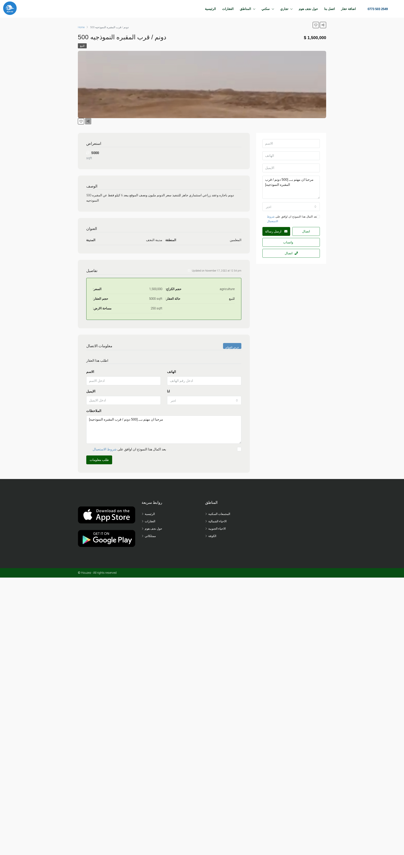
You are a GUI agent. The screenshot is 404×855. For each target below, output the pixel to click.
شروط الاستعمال (105, 449)
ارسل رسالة (273, 231)
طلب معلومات (99, 460)
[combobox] (204, 400)
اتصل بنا (329, 9)
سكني (266, 9)
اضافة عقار (348, 9)
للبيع (82, 45)
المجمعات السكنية (219, 514)
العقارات (228, 9)
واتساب (288, 242)
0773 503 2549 (377, 9)
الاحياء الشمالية (217, 521)
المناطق (245, 9)
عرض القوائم (232, 347)
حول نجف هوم (308, 9)
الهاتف (171, 371)
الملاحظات (93, 411)
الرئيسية (210, 9)
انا (168, 391)
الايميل (90, 391)
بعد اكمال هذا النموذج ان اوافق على (129, 449)
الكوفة (212, 536)
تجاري (284, 9)
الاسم (90, 371)
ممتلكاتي (150, 536)
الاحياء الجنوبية (217, 528)
